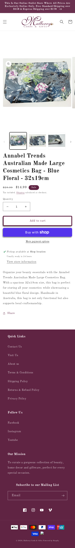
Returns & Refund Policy (23, 390)
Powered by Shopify (51, 540)
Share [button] (11, 313)
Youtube (13, 440)
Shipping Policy (18, 381)
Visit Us (13, 355)
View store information (21, 261)
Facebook (13, 422)
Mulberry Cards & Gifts (32, 540)
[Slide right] (71, 142)
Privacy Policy (17, 398)
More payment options (37, 241)
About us (13, 364)
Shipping (20, 193)
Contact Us (15, 346)
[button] (5, 22)
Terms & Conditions (20, 372)
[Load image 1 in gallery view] (18, 141)
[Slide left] (4, 142)
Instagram (14, 431)
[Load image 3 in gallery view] (56, 141)
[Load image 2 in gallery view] (37, 141)
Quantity (8, 199)
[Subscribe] (63, 495)
